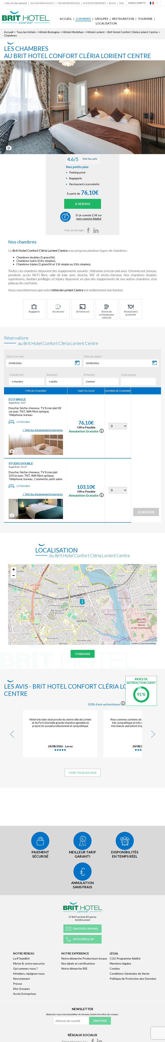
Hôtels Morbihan (73, 32)
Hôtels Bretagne (49, 32)
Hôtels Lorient (96, 32)
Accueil (66, 18)
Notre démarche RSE (74, 968)
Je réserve (82, 204)
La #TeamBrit (21, 958)
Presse (17, 983)
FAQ (121, 3)
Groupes (101, 18)
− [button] (13, 575)
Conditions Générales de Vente (130, 973)
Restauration (123, 18)
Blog (112, 3)
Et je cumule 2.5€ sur (89, 216)
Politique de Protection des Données (133, 978)
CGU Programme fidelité (125, 958)
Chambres (83, 18)
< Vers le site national (15, 3)
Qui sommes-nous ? (42, 3)
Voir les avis (82, 159)
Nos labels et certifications (78, 963)
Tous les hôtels (26, 32)
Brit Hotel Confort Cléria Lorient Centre (133, 32)
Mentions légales (120, 963)
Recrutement (21, 978)
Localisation (106, 23)
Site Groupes (21, 988)
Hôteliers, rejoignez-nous (29, 973)
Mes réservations (69, 3)
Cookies (115, 968)
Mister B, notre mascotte (29, 963)
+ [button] (13, 569)
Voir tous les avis (82, 772)
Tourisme (145, 18)
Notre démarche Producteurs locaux (84, 958)
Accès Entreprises (94, 3)
